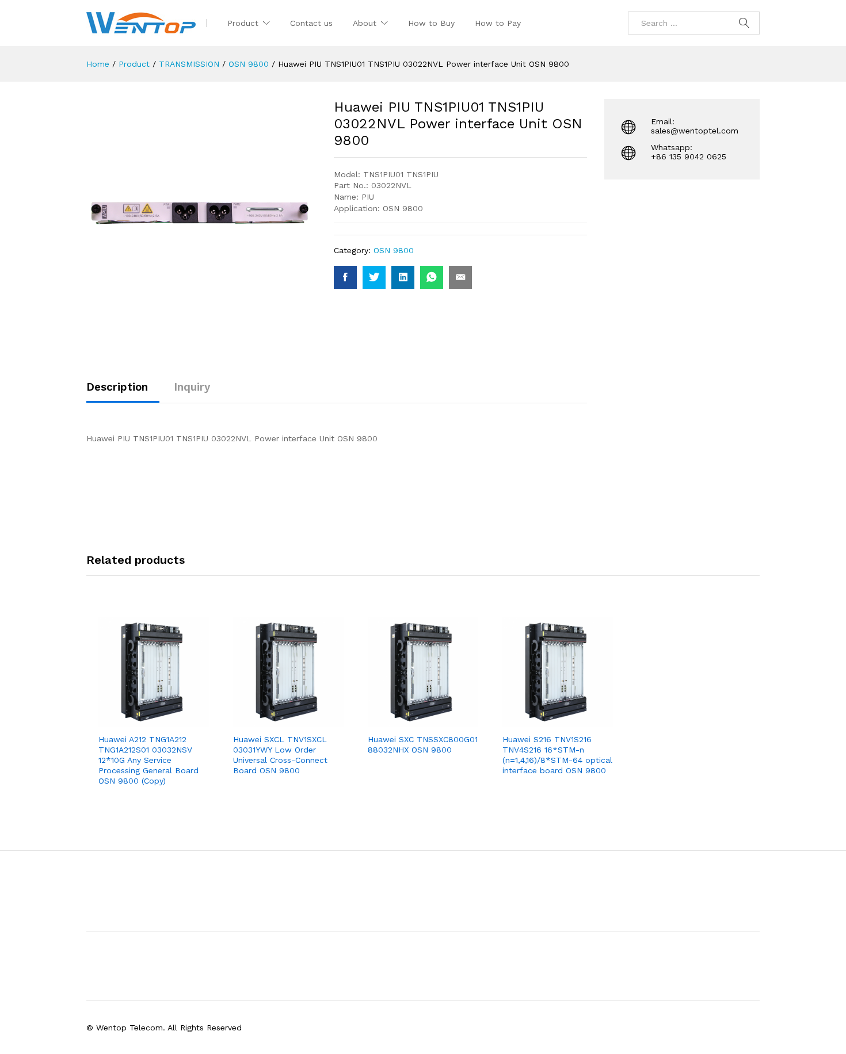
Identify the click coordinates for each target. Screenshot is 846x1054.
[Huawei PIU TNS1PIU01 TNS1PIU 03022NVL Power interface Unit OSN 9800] (345, 277)
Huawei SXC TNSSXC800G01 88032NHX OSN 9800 (423, 744)
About (364, 23)
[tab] (122, 392)
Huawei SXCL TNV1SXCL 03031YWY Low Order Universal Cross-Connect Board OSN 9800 (280, 755)
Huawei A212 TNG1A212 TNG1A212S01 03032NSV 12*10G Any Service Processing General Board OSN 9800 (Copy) (148, 760)
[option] (153, 712)
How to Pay (498, 23)
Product (242, 23)
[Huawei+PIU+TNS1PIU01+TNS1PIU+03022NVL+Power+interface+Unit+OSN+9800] (374, 277)
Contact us (311, 23)
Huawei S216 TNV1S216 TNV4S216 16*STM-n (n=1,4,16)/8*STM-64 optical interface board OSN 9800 (557, 755)
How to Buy (431, 23)
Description (117, 386)
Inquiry (192, 386)
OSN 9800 (394, 250)
